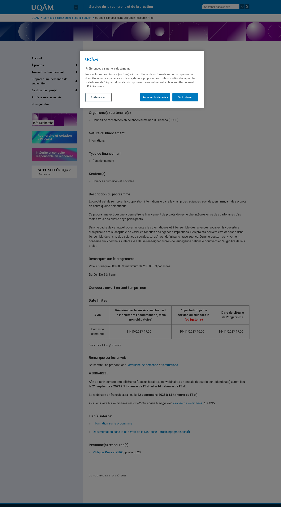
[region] (142, 79)
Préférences (98, 97)
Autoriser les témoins (155, 97)
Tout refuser (185, 97)
